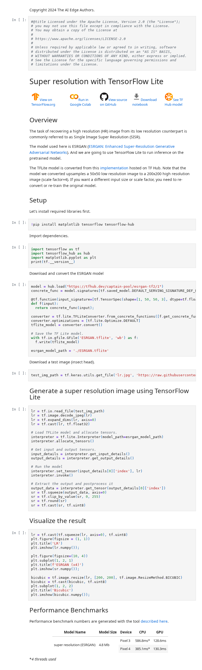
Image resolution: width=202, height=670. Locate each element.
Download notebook (144, 102)
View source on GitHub (113, 102)
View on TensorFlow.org (43, 102)
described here (154, 621)
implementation (114, 167)
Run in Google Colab (80, 102)
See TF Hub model (174, 102)
